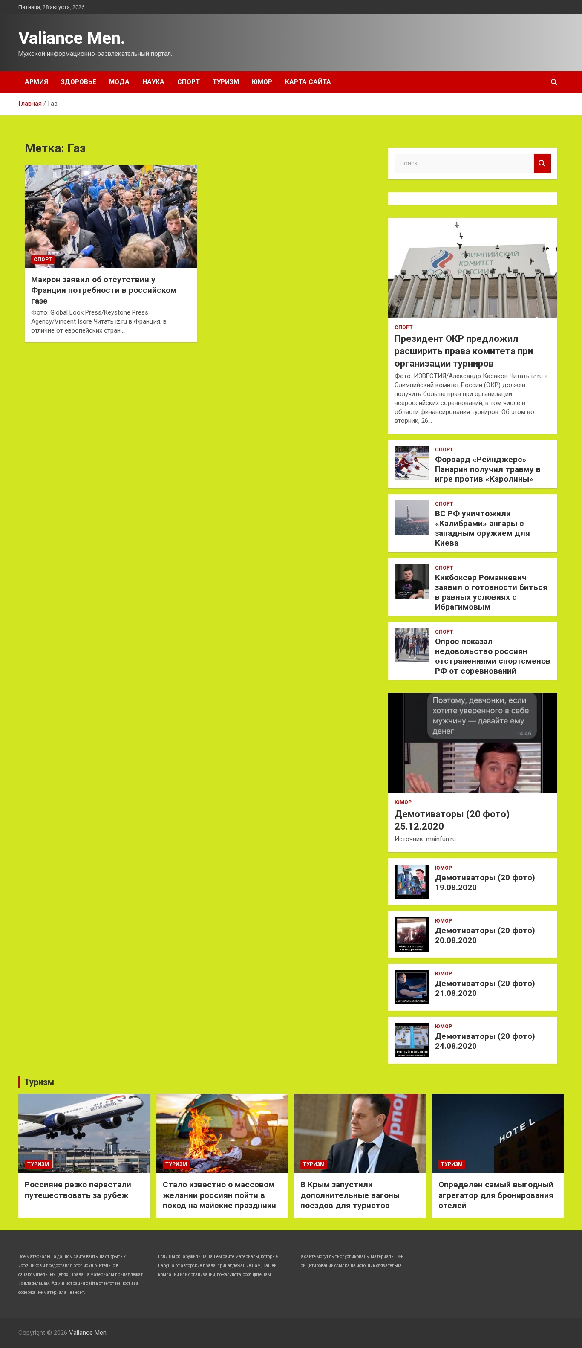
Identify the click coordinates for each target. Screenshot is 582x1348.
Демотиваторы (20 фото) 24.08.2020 (485, 1041)
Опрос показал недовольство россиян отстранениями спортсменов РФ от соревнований (492, 655)
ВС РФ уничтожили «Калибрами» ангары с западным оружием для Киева (482, 528)
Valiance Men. (71, 38)
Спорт (188, 82)
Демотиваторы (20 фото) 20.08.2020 (485, 935)
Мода (119, 82)
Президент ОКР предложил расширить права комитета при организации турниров (464, 350)
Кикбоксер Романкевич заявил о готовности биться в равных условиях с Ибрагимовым (491, 592)
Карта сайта (308, 82)
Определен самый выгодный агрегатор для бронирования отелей (495, 1195)
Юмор (262, 82)
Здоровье (78, 82)
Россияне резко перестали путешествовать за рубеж (78, 1190)
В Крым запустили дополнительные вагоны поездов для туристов (350, 1195)
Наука (153, 82)
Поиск (542, 163)
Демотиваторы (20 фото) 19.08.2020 (485, 882)
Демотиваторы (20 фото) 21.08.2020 (485, 988)
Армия (36, 82)
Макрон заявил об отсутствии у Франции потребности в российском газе (103, 290)
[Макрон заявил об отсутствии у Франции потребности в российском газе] (111, 217)
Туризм (226, 82)
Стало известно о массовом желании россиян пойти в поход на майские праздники (219, 1195)
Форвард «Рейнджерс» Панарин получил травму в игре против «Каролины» (488, 469)
